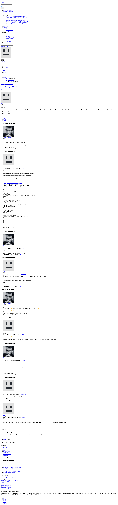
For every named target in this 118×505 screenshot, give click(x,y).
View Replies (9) (9, 84)
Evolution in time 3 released (9, 472)
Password (16, 80)
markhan (7, 481)
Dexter (6, 486)
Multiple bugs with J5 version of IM (8, 482)
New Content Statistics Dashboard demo (12, 471)
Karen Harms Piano (9, 483)
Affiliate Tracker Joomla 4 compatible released (13, 467)
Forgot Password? (10, 80)
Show (20, 148)
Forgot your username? (8, 11)
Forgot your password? (8, 10)
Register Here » (4, 437)
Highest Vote (6, 118)
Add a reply (3, 84)
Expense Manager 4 (7, 470)
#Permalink (24, 140)
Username (12, 78)
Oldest (4, 120)
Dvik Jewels (8, 479)
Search (2, 60)
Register (2, 2)
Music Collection (4, 89)
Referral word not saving (6, 485)
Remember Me (11, 81)
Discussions (3, 62)
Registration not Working (6, 487)
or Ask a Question (4, 61)
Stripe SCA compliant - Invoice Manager (12, 468)
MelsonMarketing (9, 488)
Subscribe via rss (4, 46)
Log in (2, 8)
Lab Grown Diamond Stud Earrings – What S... (11, 477)
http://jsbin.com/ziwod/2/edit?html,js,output (13, 183)
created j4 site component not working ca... (10, 480)
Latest (4, 119)
